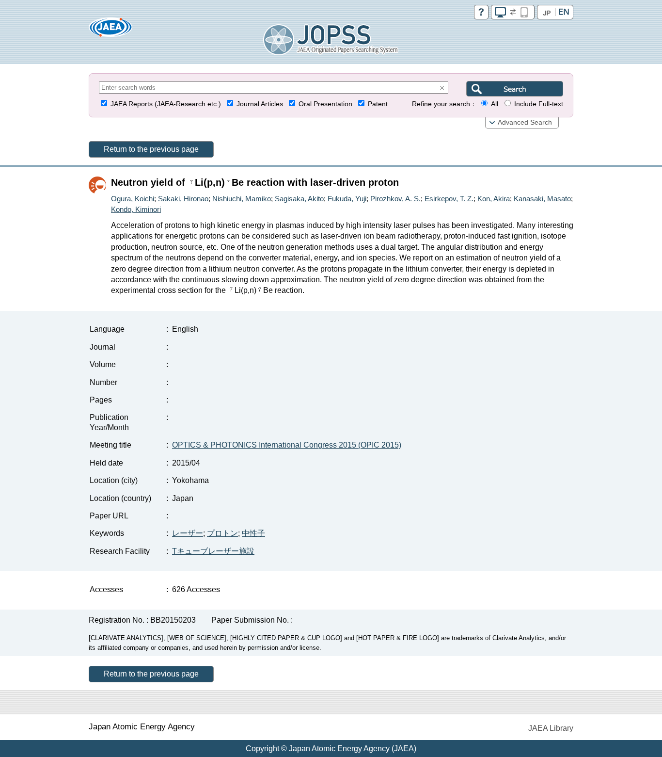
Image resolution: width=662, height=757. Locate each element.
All (494, 104)
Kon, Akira (493, 198)
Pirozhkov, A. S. (395, 198)
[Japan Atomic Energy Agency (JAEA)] (110, 30)
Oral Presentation (325, 104)
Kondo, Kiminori (136, 209)
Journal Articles (259, 104)
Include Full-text (538, 104)
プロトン (222, 533)
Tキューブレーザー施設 (213, 551)
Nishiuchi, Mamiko (241, 198)
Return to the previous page (151, 149)
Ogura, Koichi (132, 198)
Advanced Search (525, 122)
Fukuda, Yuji (347, 198)
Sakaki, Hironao (183, 198)
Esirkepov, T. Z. (449, 198)
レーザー (187, 533)
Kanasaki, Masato (542, 198)
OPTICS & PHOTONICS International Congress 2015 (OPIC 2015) (286, 445)
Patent (378, 104)
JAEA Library (550, 728)
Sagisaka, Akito (299, 198)
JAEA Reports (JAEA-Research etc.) (165, 104)
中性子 (253, 533)
